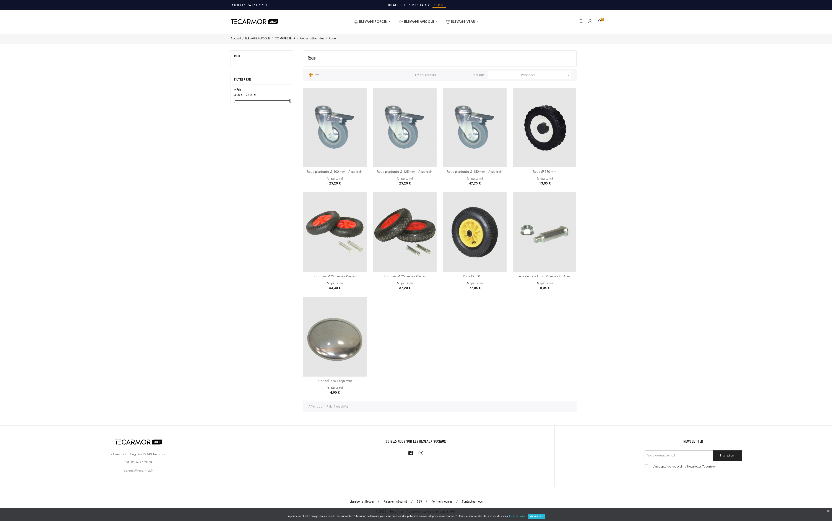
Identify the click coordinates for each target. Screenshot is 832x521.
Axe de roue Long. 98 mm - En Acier (545, 276)
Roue (237, 56)
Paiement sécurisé (395, 501)
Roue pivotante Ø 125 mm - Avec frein (404, 172)
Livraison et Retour (361, 501)
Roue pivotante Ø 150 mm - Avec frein (474, 172)
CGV (419, 501)
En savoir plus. (517, 516)
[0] (599, 22)
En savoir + (439, 5)
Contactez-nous (472, 501)
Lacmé (339, 178)
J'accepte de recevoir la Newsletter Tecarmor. (684, 466)
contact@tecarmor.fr (138, 470)
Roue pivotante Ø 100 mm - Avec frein (334, 172)
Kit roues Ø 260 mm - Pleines (405, 276)
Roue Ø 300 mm (474, 276)
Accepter (536, 516)
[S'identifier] (587, 22)
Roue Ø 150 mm (544, 172)
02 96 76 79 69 (259, 5)
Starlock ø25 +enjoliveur (335, 381)
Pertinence (546, 75)
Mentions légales (441, 501)
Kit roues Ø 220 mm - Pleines (335, 276)
